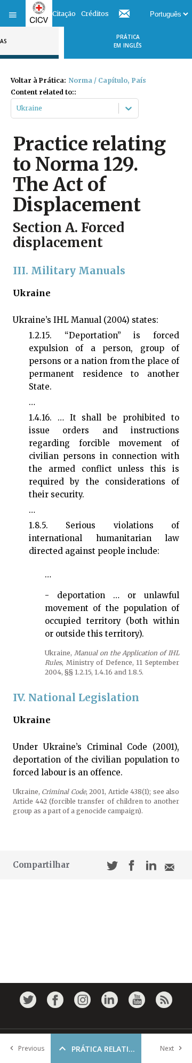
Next (167, 1048)
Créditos (95, 14)
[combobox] (17, 108)
